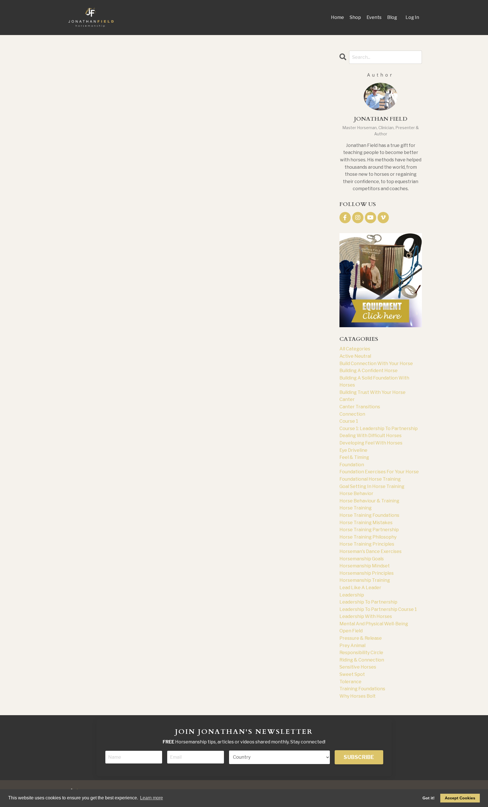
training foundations (362, 688)
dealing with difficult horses (370, 435)
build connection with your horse (376, 363)
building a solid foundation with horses (374, 381)
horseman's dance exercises (370, 551)
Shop (355, 17)
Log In (412, 17)
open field (351, 631)
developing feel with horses (370, 443)
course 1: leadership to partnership (378, 428)
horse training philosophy (367, 537)
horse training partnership (369, 529)
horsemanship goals (361, 558)
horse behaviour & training (369, 501)
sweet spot (352, 674)
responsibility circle (361, 652)
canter (347, 399)
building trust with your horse (372, 392)
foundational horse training (370, 479)
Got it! (428, 798)
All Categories (354, 349)
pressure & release (360, 638)
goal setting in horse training (371, 486)
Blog (392, 17)
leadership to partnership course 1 (378, 609)
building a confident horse (368, 370)
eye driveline (353, 450)
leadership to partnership (368, 602)
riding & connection (361, 660)
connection (352, 414)
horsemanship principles (366, 573)
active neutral (355, 356)
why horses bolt (357, 696)
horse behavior (356, 493)
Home (337, 17)
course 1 (348, 421)
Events (374, 17)
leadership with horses (365, 616)
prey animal (352, 645)
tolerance (350, 681)
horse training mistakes (366, 522)
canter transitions (359, 406)
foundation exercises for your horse (379, 471)
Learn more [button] (151, 797)
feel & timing (354, 457)
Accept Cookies (460, 798)
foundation (351, 464)
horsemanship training (364, 580)
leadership (351, 595)
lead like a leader (360, 587)
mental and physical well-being (373, 623)
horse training (355, 508)
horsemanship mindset (364, 566)
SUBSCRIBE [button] (359, 757)
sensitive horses (357, 667)
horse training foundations (369, 515)
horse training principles (366, 544)
